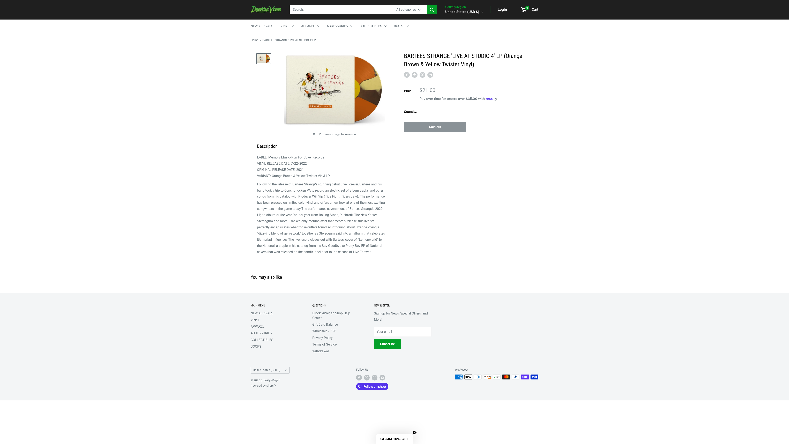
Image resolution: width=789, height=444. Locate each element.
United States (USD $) (266, 370)
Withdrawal (320, 351)
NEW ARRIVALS (262, 26)
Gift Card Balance (325, 324)
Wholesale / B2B (324, 331)
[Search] (432, 9)
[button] (394, 439)
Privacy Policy (322, 338)
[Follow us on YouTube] (382, 377)
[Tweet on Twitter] (422, 75)
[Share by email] (430, 75)
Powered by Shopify (263, 385)
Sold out (435, 127)
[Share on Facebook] (407, 75)
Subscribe (387, 344)
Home (254, 40)
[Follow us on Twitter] (367, 377)
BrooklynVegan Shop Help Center (331, 315)
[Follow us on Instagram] (374, 377)
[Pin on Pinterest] (415, 75)
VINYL (285, 26)
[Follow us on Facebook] (359, 377)
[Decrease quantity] (424, 112)
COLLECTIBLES (371, 26)
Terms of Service (324, 344)
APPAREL (308, 26)
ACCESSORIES (337, 26)
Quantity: (410, 112)
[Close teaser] (415, 432)
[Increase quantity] (446, 112)
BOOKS (399, 26)
